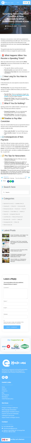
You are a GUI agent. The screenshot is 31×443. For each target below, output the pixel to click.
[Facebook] (3, 377)
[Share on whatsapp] (10, 181)
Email (5, 307)
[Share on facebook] (8, 181)
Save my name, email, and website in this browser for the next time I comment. (14, 323)
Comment (6, 287)
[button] (15, 350)
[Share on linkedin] (13, 181)
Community (22, 26)
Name (5, 301)
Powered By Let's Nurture (15, 439)
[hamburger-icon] (17, 3)
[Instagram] (6, 377)
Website (6, 314)
